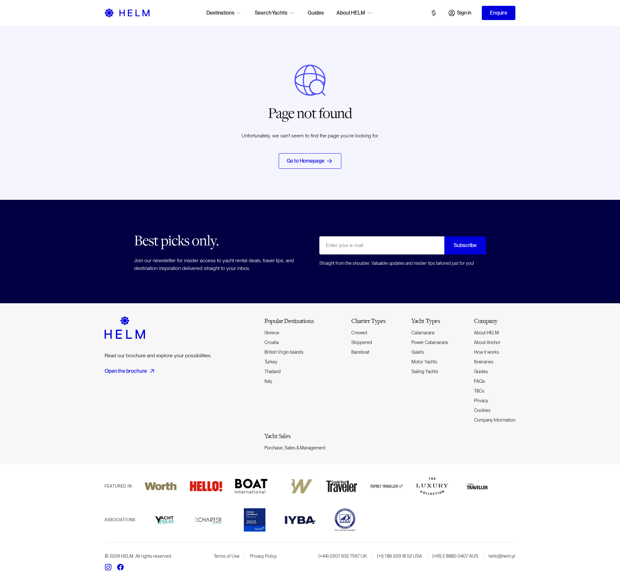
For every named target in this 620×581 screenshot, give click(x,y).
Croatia (271, 342)
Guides (316, 13)
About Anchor (487, 342)
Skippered (361, 342)
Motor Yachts (424, 361)
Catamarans (423, 332)
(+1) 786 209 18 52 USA (399, 556)
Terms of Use (227, 556)
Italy (268, 381)
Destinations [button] (220, 13)
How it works (486, 352)
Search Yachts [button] (271, 13)
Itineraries (483, 361)
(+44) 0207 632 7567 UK (342, 556)
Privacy (481, 400)
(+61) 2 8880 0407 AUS (455, 556)
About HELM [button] (350, 13)
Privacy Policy (263, 556)
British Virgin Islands (284, 352)
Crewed (359, 332)
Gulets (417, 352)
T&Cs (479, 390)
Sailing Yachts (424, 371)
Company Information (494, 420)
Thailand (272, 371)
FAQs (479, 381)
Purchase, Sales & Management (295, 447)
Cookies (482, 410)
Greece (271, 332)
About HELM (486, 332)
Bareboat (360, 352)
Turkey (270, 361)
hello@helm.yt (502, 556)
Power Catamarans (429, 342)
